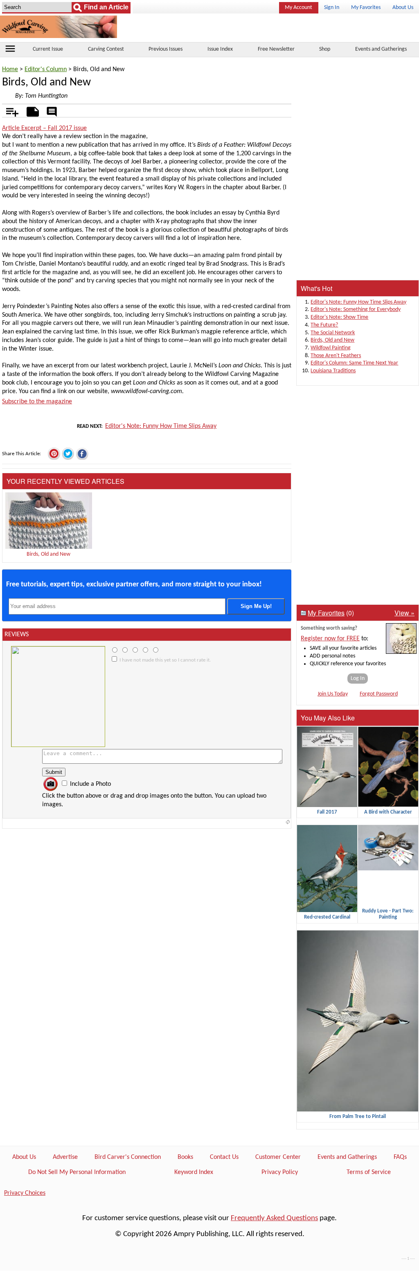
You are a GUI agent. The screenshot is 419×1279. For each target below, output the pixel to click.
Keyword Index (193, 1172)
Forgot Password (379, 694)
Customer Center (278, 1157)
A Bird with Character (388, 812)
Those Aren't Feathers (336, 356)
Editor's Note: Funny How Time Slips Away (160, 426)
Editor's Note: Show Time (339, 317)
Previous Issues (165, 49)
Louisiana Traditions (333, 371)
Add (8, 110)
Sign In (331, 7)
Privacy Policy (279, 1172)
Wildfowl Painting (331, 348)
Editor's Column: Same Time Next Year (354, 363)
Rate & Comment (51, 112)
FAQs (400, 1157)
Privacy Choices (24, 1193)
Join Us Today (333, 694)
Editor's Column (46, 69)
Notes (30, 110)
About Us (402, 7)
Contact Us (224, 1157)
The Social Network (333, 333)
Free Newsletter (276, 49)
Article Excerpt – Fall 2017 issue (44, 128)
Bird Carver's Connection (128, 1157)
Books (185, 1157)
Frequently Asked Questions (274, 1218)
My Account (298, 7)
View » (404, 612)
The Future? (324, 325)
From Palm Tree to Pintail (357, 1116)
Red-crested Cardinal (327, 917)
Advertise (65, 1157)
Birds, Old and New (48, 554)
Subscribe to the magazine (37, 401)
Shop (324, 49)
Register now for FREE (330, 638)
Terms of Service (369, 1172)
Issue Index (220, 49)
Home (10, 69)
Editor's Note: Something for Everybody (356, 309)
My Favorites (366, 7)
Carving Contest (106, 49)
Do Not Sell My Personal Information (77, 1172)
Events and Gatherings (381, 49)
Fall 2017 (327, 812)
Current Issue (48, 49)
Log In (358, 678)
